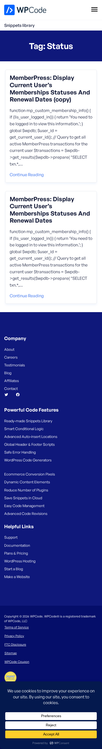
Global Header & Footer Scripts (29, 444)
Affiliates (11, 380)
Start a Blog (13, 569)
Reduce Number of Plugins (26, 490)
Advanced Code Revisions (25, 513)
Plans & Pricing (16, 553)
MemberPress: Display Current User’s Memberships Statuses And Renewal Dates (50, 209)
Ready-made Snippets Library (28, 421)
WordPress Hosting (20, 561)
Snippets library (19, 25)
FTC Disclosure (15, 644)
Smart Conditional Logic (24, 428)
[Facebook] (20, 395)
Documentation (17, 545)
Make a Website (17, 576)
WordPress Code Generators (28, 460)
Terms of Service (16, 627)
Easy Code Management (24, 505)
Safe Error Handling (20, 452)
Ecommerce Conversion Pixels (29, 474)
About (9, 349)
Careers (11, 357)
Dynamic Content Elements (27, 482)
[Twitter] (8, 395)
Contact (11, 388)
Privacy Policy (14, 636)
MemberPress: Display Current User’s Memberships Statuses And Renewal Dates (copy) (50, 88)
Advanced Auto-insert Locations (30, 436)
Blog (8, 373)
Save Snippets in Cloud (23, 498)
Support (11, 537)
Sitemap (10, 653)
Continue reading (27, 174)
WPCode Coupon (16, 662)
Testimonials (14, 365)
